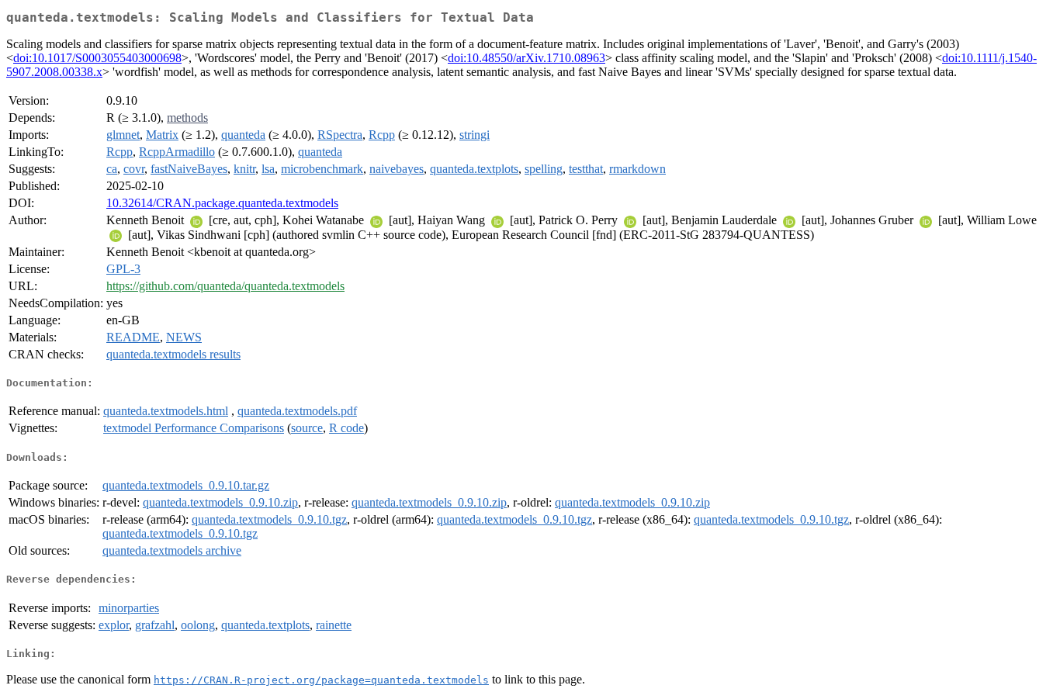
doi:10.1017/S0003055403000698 (97, 57)
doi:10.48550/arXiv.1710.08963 (526, 57)
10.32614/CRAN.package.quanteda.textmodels (222, 202)
